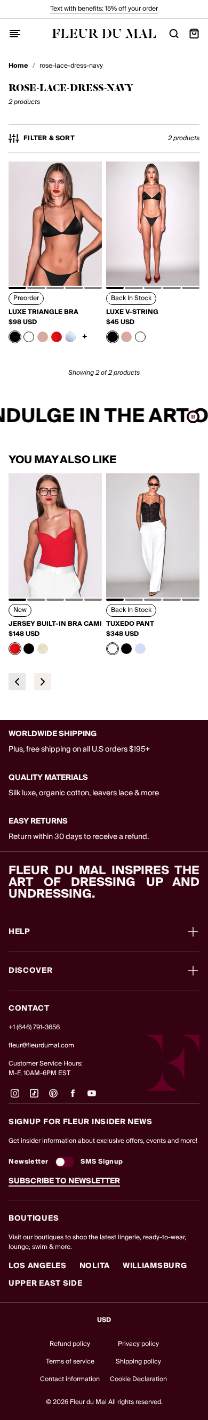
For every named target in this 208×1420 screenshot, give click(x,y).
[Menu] (15, 33)
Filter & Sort (49, 138)
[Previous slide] (17, 681)
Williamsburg (155, 1266)
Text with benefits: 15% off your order (104, 8)
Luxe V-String (132, 312)
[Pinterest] (53, 1097)
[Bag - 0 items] (194, 33)
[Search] (173, 33)
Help (19, 931)
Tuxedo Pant (130, 624)
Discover (31, 970)
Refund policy (70, 1344)
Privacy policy (138, 1344)
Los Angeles (38, 1266)
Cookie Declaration (138, 1379)
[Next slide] (42, 681)
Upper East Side (46, 1283)
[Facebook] (72, 1097)
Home (18, 66)
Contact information (70, 1379)
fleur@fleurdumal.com (41, 1045)
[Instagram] (15, 1097)
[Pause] (193, 416)
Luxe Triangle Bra (43, 312)
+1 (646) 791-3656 (34, 1027)
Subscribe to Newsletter (64, 1181)
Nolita (94, 1266)
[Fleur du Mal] (104, 33)
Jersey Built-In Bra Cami (55, 624)
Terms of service (70, 1361)
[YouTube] (91, 1097)
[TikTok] (34, 1097)
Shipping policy (138, 1361)
